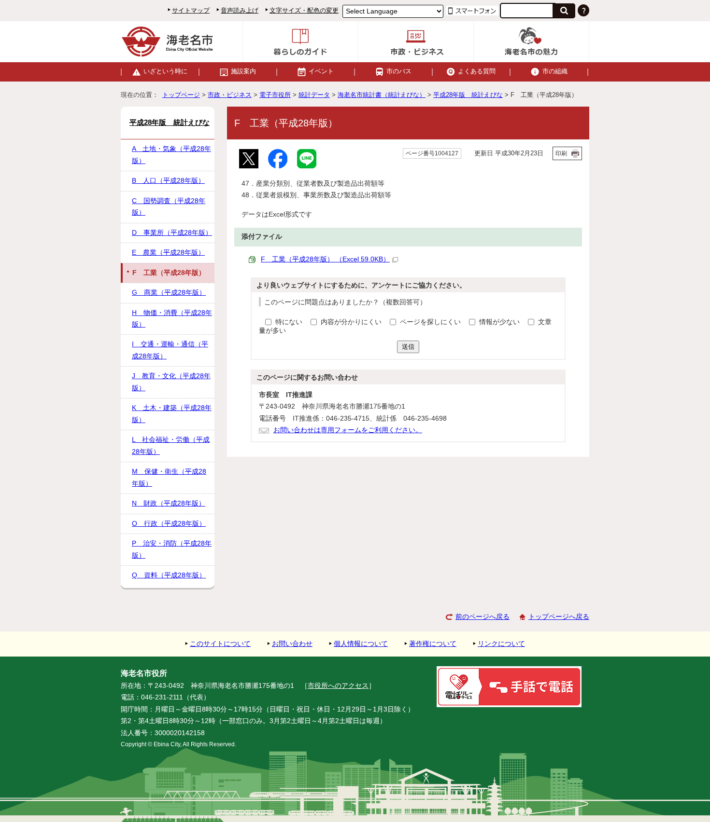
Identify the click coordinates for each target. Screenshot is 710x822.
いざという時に (165, 71)
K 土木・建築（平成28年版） (172, 413)
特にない (288, 322)
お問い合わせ (292, 643)
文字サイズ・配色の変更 (304, 10)
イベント (321, 71)
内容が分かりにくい (352, 322)
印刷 (561, 153)
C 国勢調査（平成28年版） (168, 206)
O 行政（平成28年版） (169, 523)
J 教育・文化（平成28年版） (171, 381)
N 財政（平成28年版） (168, 503)
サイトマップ (191, 10)
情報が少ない (500, 322)
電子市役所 (275, 94)
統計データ (314, 94)
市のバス (399, 71)
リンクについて (501, 643)
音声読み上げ (239, 10)
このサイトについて (220, 643)
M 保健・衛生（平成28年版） (169, 477)
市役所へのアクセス (338, 685)
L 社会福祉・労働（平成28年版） (171, 445)
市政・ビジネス (230, 94)
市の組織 (555, 71)
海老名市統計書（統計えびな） (382, 94)
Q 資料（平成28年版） (169, 575)
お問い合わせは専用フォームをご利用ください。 (347, 430)
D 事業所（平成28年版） (172, 232)
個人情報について (361, 643)
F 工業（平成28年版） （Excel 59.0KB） (325, 259)
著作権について (432, 643)
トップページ (181, 94)
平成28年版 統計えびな (468, 94)
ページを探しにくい (431, 322)
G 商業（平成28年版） (169, 292)
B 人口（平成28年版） (168, 180)
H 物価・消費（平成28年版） (172, 318)
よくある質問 (477, 71)
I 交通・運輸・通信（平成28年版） (170, 350)
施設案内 (243, 71)
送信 (408, 346)
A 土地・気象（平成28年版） (171, 154)
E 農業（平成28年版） (168, 252)
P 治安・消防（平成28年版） (172, 549)
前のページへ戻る (482, 616)
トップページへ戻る (558, 616)
